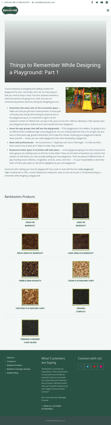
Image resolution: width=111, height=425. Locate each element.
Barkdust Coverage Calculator (19, 369)
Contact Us (11, 361)
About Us (10, 357)
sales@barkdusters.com (45, 2)
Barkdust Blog (12, 373)
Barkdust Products (14, 365)
